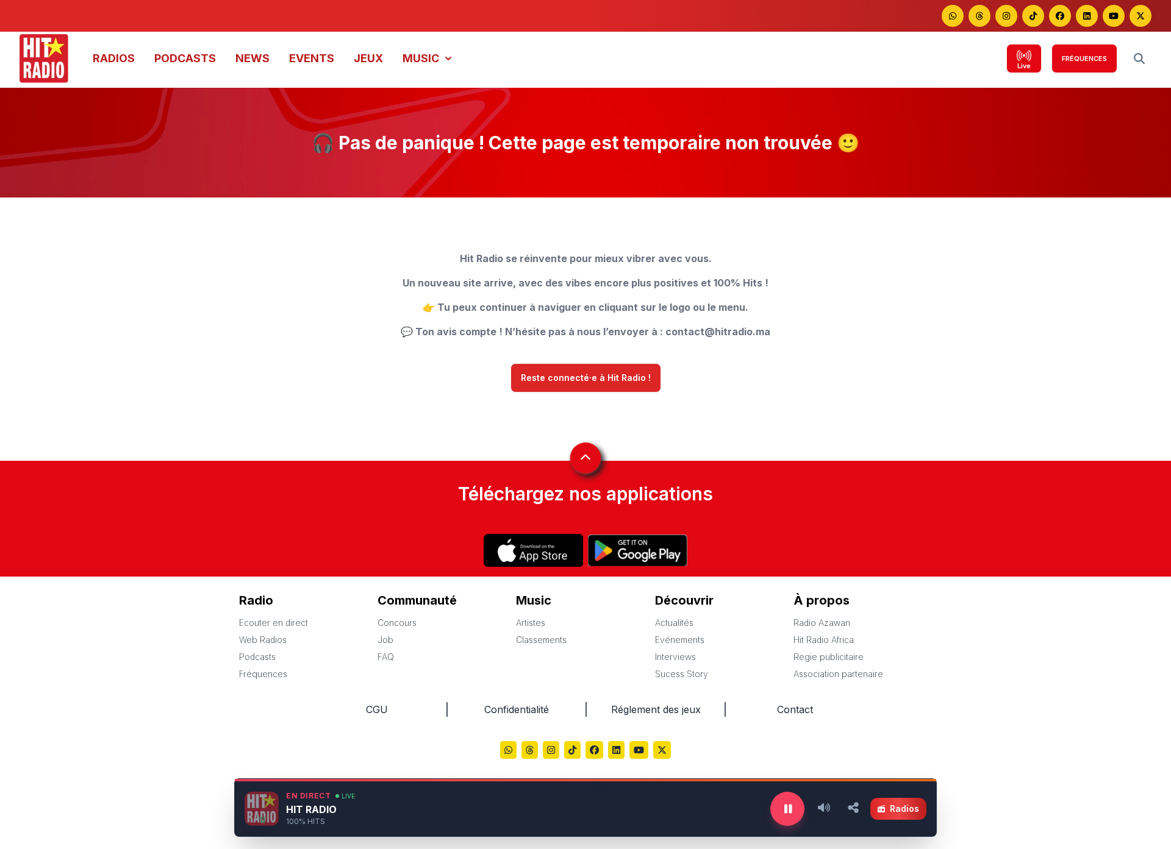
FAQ (386, 657)
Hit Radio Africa (823, 639)
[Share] (853, 808)
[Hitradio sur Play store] (637, 550)
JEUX (368, 58)
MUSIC (421, 58)
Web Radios (263, 639)
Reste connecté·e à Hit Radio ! (586, 378)
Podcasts (257, 657)
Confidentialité (516, 709)
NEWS (252, 58)
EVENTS (311, 58)
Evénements (679, 639)
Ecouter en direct (273, 622)
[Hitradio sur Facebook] (1060, 16)
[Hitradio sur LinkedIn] (1087, 16)
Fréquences (263, 674)
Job (385, 639)
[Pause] (787, 809)
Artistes (530, 622)
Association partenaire (838, 674)
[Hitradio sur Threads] (979, 16)
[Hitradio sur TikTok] (1033, 16)
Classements (541, 639)
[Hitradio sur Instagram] (1006, 16)
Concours (397, 622)
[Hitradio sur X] (1140, 16)
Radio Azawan (821, 622)
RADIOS (114, 58)
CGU (377, 709)
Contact (795, 709)
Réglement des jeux (656, 709)
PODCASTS (185, 58)
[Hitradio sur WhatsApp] (953, 16)
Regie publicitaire (828, 657)
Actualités (674, 622)
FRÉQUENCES (1084, 58)
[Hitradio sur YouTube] (1114, 16)
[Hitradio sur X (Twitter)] (662, 751)
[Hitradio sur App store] (533, 550)
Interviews (675, 657)
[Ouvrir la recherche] (1139, 58)
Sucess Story (681, 674)
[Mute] (824, 808)
